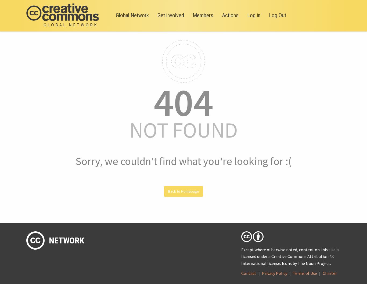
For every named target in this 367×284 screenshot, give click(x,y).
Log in (253, 15)
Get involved (170, 15)
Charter (330, 273)
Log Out (277, 15)
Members (203, 15)
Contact (248, 273)
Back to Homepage (183, 191)
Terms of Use (305, 273)
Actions (230, 15)
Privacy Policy (274, 273)
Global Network (132, 15)
